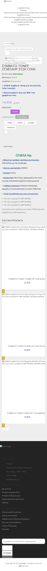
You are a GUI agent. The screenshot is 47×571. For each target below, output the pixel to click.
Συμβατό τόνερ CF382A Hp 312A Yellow (27, 346)
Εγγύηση (5, 529)
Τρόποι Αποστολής (9, 515)
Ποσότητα (6, 108)
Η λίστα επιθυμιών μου (11, 495)
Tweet (9, 123)
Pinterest (10, 127)
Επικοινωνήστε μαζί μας (11, 512)
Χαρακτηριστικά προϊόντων (13, 499)
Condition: (6, 81)
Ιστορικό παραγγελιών (11, 492)
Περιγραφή (8, 147)
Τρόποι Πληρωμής (9, 526)
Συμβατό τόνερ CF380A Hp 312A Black (27, 279)
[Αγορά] (3, 291)
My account (6, 489)
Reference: (6, 77)
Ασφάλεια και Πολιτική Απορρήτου (16, 519)
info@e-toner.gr (13, 479)
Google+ (31, 123)
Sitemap (5, 502)
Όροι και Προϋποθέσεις (11, 522)
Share (19, 123)
